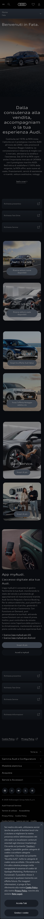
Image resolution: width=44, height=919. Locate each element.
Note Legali (17, 894)
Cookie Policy (31, 887)
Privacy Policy (21, 890)
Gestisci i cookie (21, 913)
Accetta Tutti (21, 903)
